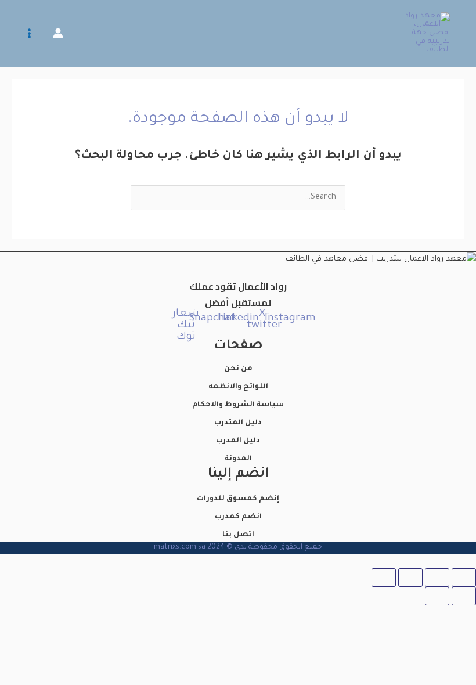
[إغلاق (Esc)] (384, 577)
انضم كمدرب (238, 517)
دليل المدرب (238, 441)
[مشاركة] (410, 577)
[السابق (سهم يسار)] (464, 596)
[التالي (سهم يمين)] (437, 596)
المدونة (238, 459)
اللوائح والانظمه (238, 387)
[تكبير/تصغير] (464, 577)
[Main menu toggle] (29, 33)
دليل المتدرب (238, 423)
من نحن (238, 369)
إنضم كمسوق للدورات (238, 499)
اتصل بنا (238, 535)
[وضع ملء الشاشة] (437, 577)
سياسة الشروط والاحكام (238, 405)
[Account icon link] (58, 33)
